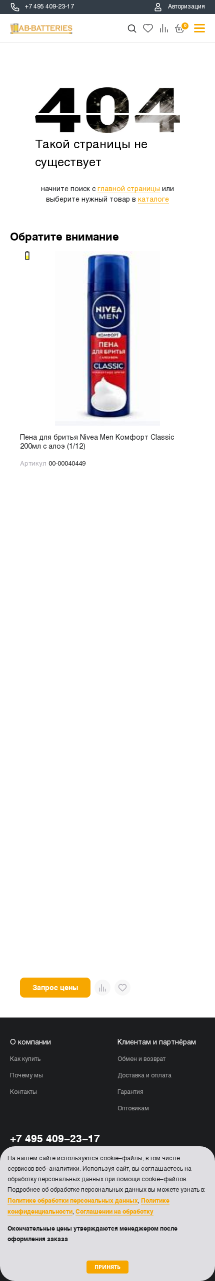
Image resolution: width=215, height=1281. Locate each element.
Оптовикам (133, 1109)
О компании (30, 1042)
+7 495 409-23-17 (49, 7)
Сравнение (164, 28)
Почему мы (26, 1076)
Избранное (148, 28)
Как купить (25, 1059)
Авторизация (186, 7)
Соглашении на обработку (115, 1211)
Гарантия (131, 1092)
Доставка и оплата (145, 1076)
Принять (107, 1267)
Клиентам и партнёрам (157, 1042)
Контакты (23, 1092)
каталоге (153, 200)
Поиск (132, 28)
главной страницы (129, 189)
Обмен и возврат (142, 1059)
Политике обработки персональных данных (73, 1200)
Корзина (185, 25)
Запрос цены (55, 988)
